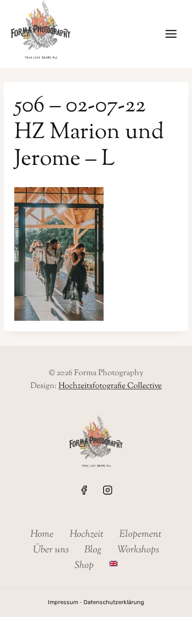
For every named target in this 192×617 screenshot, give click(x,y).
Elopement (140, 534)
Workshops (138, 550)
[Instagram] (107, 490)
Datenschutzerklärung (113, 602)
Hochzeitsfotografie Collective (110, 386)
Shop (84, 566)
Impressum (63, 602)
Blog (93, 550)
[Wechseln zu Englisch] (113, 563)
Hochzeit (87, 534)
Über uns (51, 550)
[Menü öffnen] (170, 34)
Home (42, 534)
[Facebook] (84, 490)
